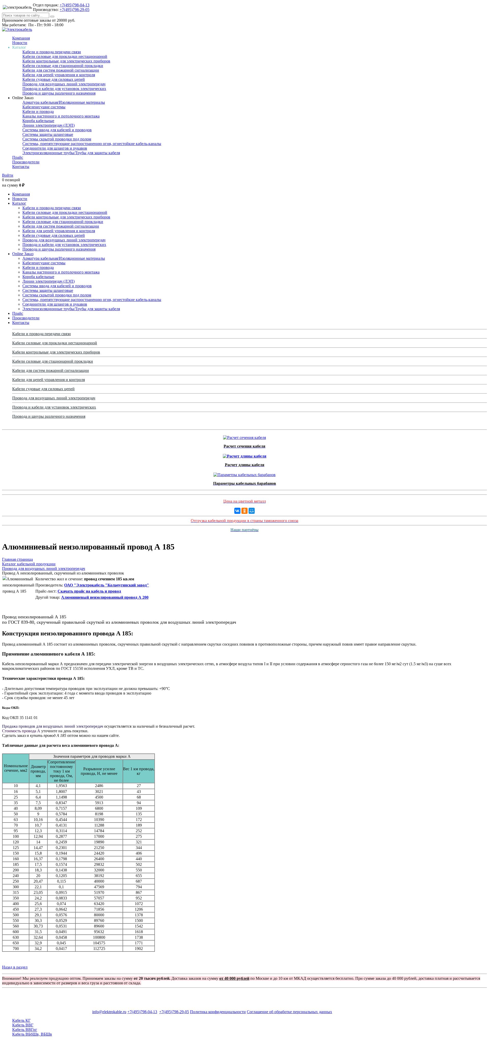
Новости (19, 43)
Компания (21, 38)
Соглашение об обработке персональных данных (289, 1012)
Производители (25, 162)
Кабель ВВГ (22, 1025)
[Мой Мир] (252, 511)
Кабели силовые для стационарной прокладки (62, 65)
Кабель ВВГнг (24, 1029)
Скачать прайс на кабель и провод (89, 591)
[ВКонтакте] (237, 511)
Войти (7, 175)
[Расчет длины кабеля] (244, 455)
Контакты (20, 166)
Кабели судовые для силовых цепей (53, 79)
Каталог (19, 203)
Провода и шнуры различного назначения (59, 93)
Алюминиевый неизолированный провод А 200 (104, 597)
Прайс (17, 157)
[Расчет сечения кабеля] (244, 436)
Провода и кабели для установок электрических (64, 88)
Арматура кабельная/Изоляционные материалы (63, 102)
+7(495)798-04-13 (74, 5)
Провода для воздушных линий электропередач (63, 84)
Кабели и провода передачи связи (51, 52)
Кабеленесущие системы (43, 107)
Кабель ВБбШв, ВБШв (32, 1034)
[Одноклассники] (244, 511)
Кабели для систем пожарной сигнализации (60, 70)
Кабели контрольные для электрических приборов (66, 61)
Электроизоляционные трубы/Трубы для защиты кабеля (71, 153)
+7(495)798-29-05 (74, 9)
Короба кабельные (38, 121)
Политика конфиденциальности (218, 1012)
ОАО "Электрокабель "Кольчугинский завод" (106, 585)
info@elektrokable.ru (109, 1012)
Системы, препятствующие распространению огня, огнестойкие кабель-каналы (91, 143)
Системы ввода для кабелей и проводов (57, 130)
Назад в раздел (15, 967)
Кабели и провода (38, 111)
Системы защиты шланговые (47, 134)
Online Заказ (22, 254)
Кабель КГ (21, 1020)
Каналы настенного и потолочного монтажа (61, 116)
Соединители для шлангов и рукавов (54, 148)
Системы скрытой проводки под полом (56, 139)
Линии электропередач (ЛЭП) (48, 125)
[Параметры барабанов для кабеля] (244, 473)
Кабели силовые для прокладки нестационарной (64, 56)
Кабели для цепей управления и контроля (58, 75)
